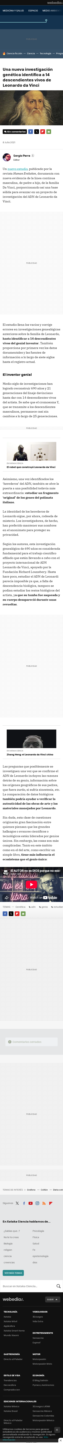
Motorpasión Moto (42, 1363)
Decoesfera (10, 1384)
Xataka (7, 1316)
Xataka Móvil (10, 1321)
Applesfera (9, 1325)
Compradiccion (12, 1389)
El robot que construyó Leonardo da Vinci (31, 467)
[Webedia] (55, 3)
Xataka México (11, 1406)
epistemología (40, 1256)
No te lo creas (11, 1237)
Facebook (30, 131)
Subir (50, 1299)
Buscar (59, 1286)
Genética (20, 906)
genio (44, 906)
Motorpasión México (43, 1420)
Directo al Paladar (13, 1359)
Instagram (37, 1202)
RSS (44, 1202)
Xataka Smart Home (14, 1330)
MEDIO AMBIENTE (52, 10)
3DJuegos (38, 1316)
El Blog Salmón (40, 1380)
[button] (23, 155)
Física (36, 1237)
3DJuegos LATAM (41, 1406)
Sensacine (38, 1337)
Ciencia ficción (14, 53)
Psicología (38, 1230)
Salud (36, 1243)
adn (33, 906)
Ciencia (31, 53)
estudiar (58, 906)
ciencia (8, 1256)
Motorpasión (39, 1359)
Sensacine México (42, 1410)
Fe (34, 1249)
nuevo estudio (18, 169)
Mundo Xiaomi (11, 1335)
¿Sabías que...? (12, 1230)
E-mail (48, 131)
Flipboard (42, 131)
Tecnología (45, 53)
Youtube (30, 1202)
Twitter (36, 131)
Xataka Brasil (10, 1410)
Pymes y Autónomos (43, 1384)
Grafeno (31, 1189)
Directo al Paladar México (13, 1421)
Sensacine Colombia (43, 1415)
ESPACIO (33, 10)
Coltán (44, 1189)
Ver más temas (13, 1272)
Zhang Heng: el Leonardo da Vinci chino (30, 754)
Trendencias (10, 1380)
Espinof (36, 1342)
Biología (8, 1243)
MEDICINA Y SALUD (13, 10)
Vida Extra (38, 1321)
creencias (9, 1262)
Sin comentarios (16, 131)
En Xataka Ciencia (15, 463)
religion (8, 1249)
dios (35, 1262)
